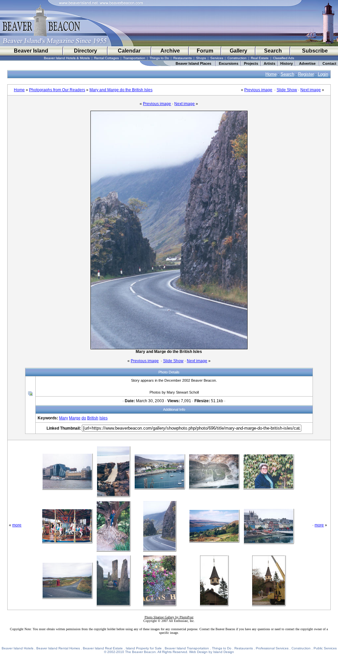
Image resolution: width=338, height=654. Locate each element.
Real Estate (260, 58)
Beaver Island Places (193, 63)
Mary (63, 418)
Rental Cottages (106, 58)
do (84, 418)
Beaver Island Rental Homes (58, 648)
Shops (201, 58)
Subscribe (315, 51)
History (286, 63)
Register (306, 74)
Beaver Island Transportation (187, 648)
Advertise (307, 63)
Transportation (134, 58)
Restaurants (182, 58)
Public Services (325, 648)
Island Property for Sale (144, 648)
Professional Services (272, 648)
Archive (170, 51)
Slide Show (287, 90)
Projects (251, 63)
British (92, 418)
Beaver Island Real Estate (103, 648)
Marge (75, 418)
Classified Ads (283, 58)
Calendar (129, 51)
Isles (103, 418)
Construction (237, 58)
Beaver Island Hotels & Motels (67, 58)
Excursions (228, 63)
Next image (310, 90)
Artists (269, 63)
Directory (85, 51)
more (16, 525)
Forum (205, 51)
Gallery (238, 51)
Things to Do (159, 58)
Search (273, 51)
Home (271, 74)
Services (216, 58)
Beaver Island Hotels (17, 648)
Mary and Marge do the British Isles (120, 90)
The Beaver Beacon (140, 652)
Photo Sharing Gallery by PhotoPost (169, 617)
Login (323, 74)
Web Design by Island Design (211, 652)
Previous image (258, 90)
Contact (329, 63)
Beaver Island (31, 51)
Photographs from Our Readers (57, 90)
